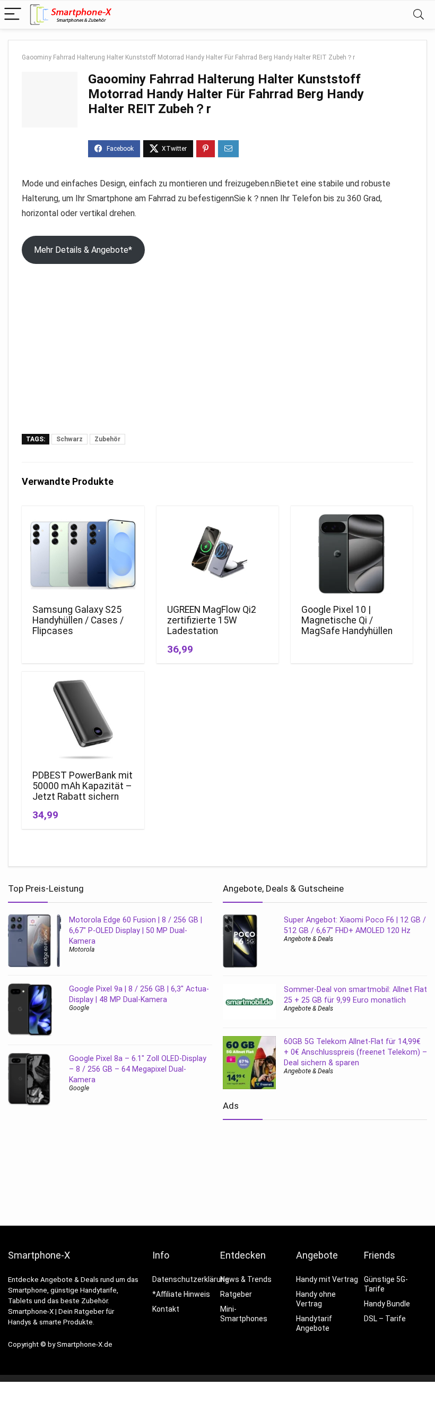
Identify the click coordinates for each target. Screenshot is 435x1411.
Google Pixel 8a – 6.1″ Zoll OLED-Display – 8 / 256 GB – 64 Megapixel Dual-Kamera (137, 1069)
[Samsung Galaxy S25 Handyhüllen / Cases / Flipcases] (83, 554)
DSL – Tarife (385, 1318)
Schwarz (69, 439)
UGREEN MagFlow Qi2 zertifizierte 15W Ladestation (211, 620)
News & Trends (246, 1279)
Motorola (81, 949)
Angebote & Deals (308, 939)
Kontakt (165, 1309)
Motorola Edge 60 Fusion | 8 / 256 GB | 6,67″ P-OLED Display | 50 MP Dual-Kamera (135, 930)
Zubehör (107, 439)
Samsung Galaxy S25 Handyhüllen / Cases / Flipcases (78, 620)
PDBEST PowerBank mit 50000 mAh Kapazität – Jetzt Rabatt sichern (82, 786)
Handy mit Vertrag (327, 1279)
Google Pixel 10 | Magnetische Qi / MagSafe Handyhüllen (347, 620)
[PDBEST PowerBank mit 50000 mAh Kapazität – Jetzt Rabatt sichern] (83, 719)
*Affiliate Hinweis (181, 1294)
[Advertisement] (217, 354)
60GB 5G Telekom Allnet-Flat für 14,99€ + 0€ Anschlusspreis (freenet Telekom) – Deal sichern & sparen (355, 1052)
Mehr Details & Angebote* (83, 250)
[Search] (418, 15)
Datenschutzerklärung (190, 1279)
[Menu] (12, 15)
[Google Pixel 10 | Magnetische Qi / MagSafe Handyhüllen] (352, 554)
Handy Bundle (387, 1303)
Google (79, 1008)
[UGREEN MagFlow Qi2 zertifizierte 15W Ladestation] (217, 554)
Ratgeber (236, 1294)
